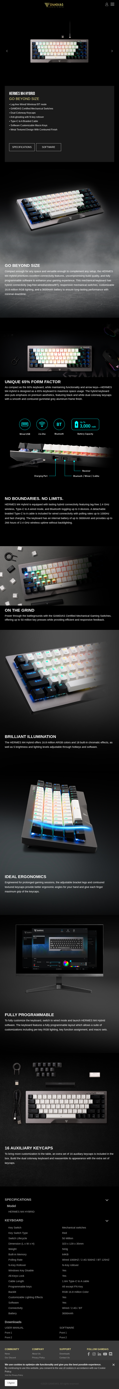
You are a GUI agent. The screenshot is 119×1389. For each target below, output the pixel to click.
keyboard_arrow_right (112, 51)
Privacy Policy (38, 1357)
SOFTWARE (48, 147)
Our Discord (10, 1357)
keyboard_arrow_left (7, 51)
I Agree (11, 1383)
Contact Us (64, 1357)
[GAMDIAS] (54, 5)
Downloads (64, 1353)
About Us (36, 1353)
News (7, 1353)
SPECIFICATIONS (22, 147)
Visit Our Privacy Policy (14, 1375)
